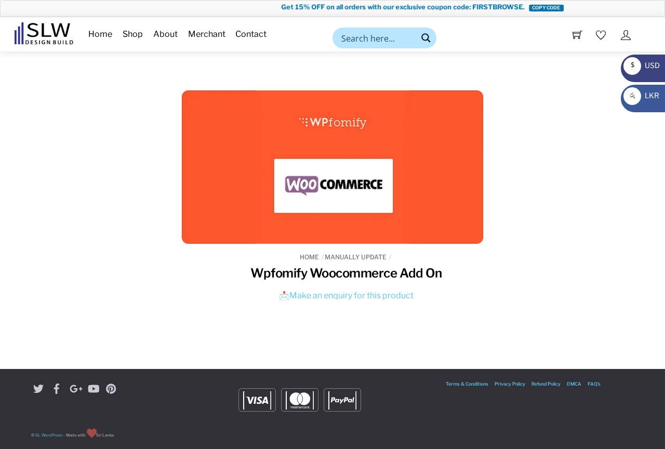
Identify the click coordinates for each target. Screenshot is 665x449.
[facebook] (56, 387)
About (165, 34)
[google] (75, 387)
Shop (133, 34)
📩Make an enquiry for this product (346, 295)
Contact (251, 34)
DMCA (574, 384)
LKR (643, 95)
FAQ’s (594, 384)
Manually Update (356, 257)
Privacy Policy (510, 384)
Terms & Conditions (467, 384)
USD (643, 65)
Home (100, 34)
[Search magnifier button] (426, 38)
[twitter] (38, 387)
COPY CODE (539, 7)
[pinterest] (111, 387)
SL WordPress (48, 435)
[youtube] (93, 387)
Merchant (206, 34)
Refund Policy (546, 384)
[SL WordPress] (44, 31)
